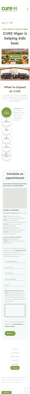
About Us (15, 360)
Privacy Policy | (12, 382)
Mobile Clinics (15, 356)
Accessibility (19, 382)
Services (15, 349)
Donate (15, 368)
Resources (15, 364)
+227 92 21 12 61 (15, 237)
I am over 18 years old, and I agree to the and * (15, 324)
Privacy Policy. (10, 326)
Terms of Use (17, 324)
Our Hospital (15, 353)
